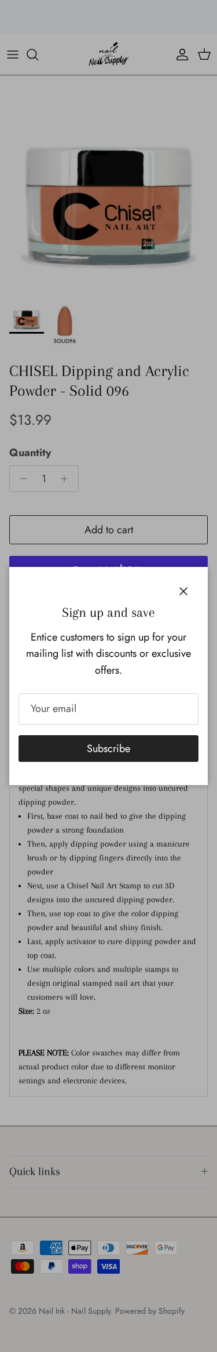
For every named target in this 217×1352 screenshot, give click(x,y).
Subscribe (108, 748)
